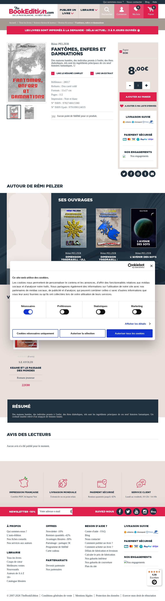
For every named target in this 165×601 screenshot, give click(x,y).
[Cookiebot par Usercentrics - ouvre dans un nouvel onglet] (130, 265)
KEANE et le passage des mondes (25, 369)
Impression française (23, 492)
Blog (147, 2)
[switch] (64, 311)
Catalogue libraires (16, 581)
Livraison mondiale (62, 492)
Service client (141, 492)
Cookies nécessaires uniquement (35, 333)
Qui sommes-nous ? (113, 2)
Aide (154, 2)
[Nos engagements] (138, 156)
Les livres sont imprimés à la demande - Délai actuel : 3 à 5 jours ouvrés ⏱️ (82, 30)
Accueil (12, 22)
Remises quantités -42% (58, 535)
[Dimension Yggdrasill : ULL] (73, 227)
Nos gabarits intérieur (96, 558)
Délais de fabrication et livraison (101, 550)
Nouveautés (13, 569)
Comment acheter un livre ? (99, 546)
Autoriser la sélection (83, 333)
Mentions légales (83, 595)
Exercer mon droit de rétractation (139, 595)
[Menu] (160, 570)
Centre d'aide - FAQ (95, 531)
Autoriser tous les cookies (129, 333)
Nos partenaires (54, 569)
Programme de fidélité (57, 546)
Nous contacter (134, 2)
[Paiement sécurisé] (138, 140)
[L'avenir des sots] (143, 227)
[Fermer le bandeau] (151, 266)
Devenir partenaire (55, 565)
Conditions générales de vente (57, 595)
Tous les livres (14, 557)
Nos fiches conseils (16, 539)
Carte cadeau (52, 550)
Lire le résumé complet (69, 73)
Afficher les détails (135, 323)
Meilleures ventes (15, 565)
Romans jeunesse (25, 377)
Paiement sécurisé (102, 492)
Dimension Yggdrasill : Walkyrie (108, 259)
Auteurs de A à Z (15, 573)
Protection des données (107, 595)
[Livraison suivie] (138, 122)
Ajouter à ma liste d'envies (140, 106)
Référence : (57, 82)
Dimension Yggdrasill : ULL (73, 258)
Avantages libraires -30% (58, 539)
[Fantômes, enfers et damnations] (26, 101)
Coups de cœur (14, 561)
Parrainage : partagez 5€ (58, 543)
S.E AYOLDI (26, 362)
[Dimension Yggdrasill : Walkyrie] (108, 227)
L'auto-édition (14, 535)
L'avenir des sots (143, 257)
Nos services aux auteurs (19, 543)
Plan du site (91, 566)
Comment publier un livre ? (99, 543)
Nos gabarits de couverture (98, 562)
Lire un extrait (104, 73)
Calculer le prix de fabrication (100, 554)
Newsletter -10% (54, 531)
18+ (9, 577)
